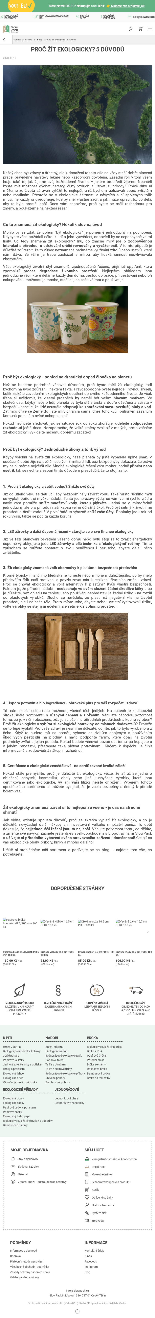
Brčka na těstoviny (98, 1078)
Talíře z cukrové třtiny (58, 1068)
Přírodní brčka (96, 1060)
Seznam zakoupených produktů (111, 1182)
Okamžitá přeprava (109, 17)
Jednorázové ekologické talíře (63, 1055)
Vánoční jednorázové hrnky (20, 1082)
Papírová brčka (96, 1055)
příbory (46, 842)
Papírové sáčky (12, 1112)
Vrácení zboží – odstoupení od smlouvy (42, 1181)
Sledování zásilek (28, 1166)
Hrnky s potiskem (14, 1068)
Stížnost (23, 1174)
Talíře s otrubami (55, 1064)
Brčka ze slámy (96, 1064)
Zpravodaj (98, 1220)
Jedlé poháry (11, 1055)
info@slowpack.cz (144, 17)
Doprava (15, 1256)
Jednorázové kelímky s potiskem (23, 1064)
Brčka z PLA (94, 1051)
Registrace (98, 1166)
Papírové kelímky (13, 1060)
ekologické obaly (24, 842)
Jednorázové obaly (67, 1098)
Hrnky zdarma (12, 1046)
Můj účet (94, 1149)
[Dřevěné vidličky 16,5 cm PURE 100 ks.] (59, 923)
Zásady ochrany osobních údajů (30, 1272)
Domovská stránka (23, 39)
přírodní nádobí (40, 589)
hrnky (58, 842)
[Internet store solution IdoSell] (77, 1311)
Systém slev (84, 17)
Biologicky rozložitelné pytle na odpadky (28, 1120)
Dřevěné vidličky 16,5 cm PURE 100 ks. (57, 954)
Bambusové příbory (57, 1082)
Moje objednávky (102, 1174)
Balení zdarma (54, 1046)
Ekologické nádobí (56, 1051)
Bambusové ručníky (15, 1125)
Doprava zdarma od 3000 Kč (53, 17)
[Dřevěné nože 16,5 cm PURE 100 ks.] (96, 923)
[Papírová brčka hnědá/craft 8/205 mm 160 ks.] (21, 923)
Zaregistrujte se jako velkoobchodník (114, 1159)
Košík (95, 1189)
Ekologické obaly (13, 1098)
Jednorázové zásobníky (69, 1102)
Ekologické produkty (11, 17)
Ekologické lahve (13, 1073)
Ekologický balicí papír (16, 1116)
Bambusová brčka (98, 1073)
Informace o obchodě (23, 1250)
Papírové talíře (54, 1060)
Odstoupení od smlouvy (25, 1277)
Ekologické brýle (13, 1078)
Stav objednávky (28, 1159)
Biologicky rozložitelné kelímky (22, 1051)
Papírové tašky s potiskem (19, 1107)
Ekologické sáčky (13, 1102)
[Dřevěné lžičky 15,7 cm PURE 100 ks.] (134, 923)
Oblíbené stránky (102, 1197)
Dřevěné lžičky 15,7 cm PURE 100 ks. (134, 954)
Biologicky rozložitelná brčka (105, 1046)
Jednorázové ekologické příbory (65, 1073)
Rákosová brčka (97, 1068)
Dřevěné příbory (55, 1078)
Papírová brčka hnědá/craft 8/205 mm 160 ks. (21, 954)
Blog (39, 39)
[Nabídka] (150, 29)
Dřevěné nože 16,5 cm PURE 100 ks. (96, 954)
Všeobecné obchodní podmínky (29, 1266)
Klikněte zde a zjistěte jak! (127, 6)
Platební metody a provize (26, 1261)
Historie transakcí (103, 1205)
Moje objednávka (29, 1149)
